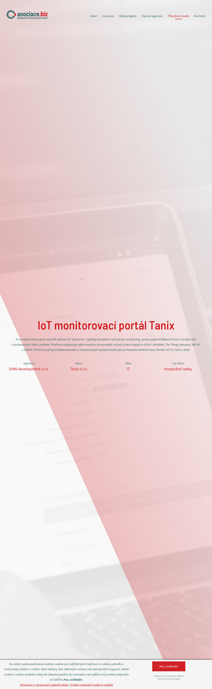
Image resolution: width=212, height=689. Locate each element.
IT (128, 368)
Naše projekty (127, 16)
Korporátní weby (178, 368)
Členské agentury (152, 16)
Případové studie (178, 16)
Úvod (93, 16)
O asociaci (108, 16)
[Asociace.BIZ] (27, 14)
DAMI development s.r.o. (29, 368)
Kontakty (199, 16)
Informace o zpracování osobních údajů (44, 685)
